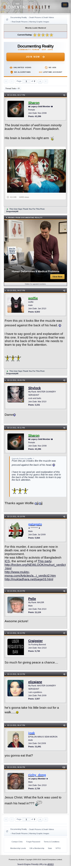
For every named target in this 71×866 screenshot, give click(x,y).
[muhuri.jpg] (37, 170)
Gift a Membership (37, 848)
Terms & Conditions (51, 842)
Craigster (35, 641)
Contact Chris (17, 842)
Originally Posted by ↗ (23, 458)
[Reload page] (7, 19)
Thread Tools (11, 88)
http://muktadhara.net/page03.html (29, 579)
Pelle (32, 599)
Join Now (33, 57)
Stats (50, 848)
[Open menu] (64, 4)
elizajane (35, 682)
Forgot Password (33, 842)
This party (45, 561)
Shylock (34, 388)
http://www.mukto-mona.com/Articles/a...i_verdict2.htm (30, 573)
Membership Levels (18, 848)
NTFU (58, 848)
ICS (7, 561)
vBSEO (50, 864)
